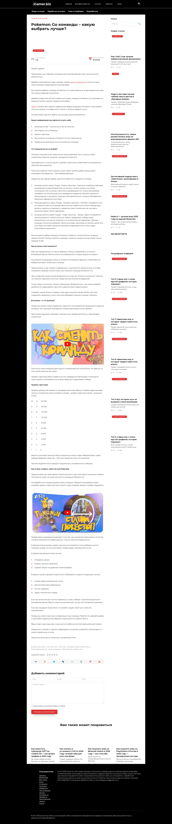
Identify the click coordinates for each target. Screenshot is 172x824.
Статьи (98, 4)
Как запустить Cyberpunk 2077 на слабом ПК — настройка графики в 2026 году (43, 752)
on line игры (52, 647)
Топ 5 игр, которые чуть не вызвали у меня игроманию (124, 400)
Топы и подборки (76, 11)
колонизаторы (55, 649)
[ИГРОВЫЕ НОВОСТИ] (126, 172)
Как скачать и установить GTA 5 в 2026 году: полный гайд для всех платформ (71, 752)
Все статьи (43, 780)
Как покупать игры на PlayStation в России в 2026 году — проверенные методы (127, 752)
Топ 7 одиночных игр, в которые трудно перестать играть (124, 321)
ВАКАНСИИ (43, 777)
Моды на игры (38, 11)
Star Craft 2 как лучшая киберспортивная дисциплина (126, 57)
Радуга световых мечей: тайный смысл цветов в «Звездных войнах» (122, 96)
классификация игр (39, 649)
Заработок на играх (56, 11)
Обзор (34, 107)
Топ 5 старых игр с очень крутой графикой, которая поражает (124, 281)
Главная (68, 4)
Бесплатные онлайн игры (73, 649)
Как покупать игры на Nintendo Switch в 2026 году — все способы (99, 751)
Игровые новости (82, 4)
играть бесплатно (39, 647)
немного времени (78, 82)
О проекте (43, 784)
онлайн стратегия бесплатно (79, 647)
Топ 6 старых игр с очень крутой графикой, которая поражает (124, 439)
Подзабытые (92, 11)
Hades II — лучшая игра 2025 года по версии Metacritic (124, 217)
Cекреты (109, 4)
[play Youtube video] (67, 344)
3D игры (63, 647)
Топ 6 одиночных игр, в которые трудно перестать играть (124, 361)
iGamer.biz (42, 4)
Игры (119, 4)
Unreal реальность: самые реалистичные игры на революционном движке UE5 (125, 136)
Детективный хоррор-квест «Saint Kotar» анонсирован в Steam (124, 178)
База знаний (42, 18)
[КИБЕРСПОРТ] (126, 52)
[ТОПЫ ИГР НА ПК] (126, 130)
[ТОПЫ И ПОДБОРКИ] (126, 275)
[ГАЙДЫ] (126, 90)
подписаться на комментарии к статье (49, 706)
